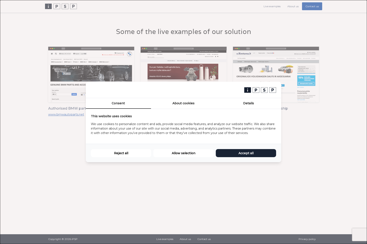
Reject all (121, 153)
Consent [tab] (118, 103)
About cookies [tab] (183, 103)
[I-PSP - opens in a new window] (260, 90)
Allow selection (183, 153)
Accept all (246, 153)
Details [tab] (248, 103)
